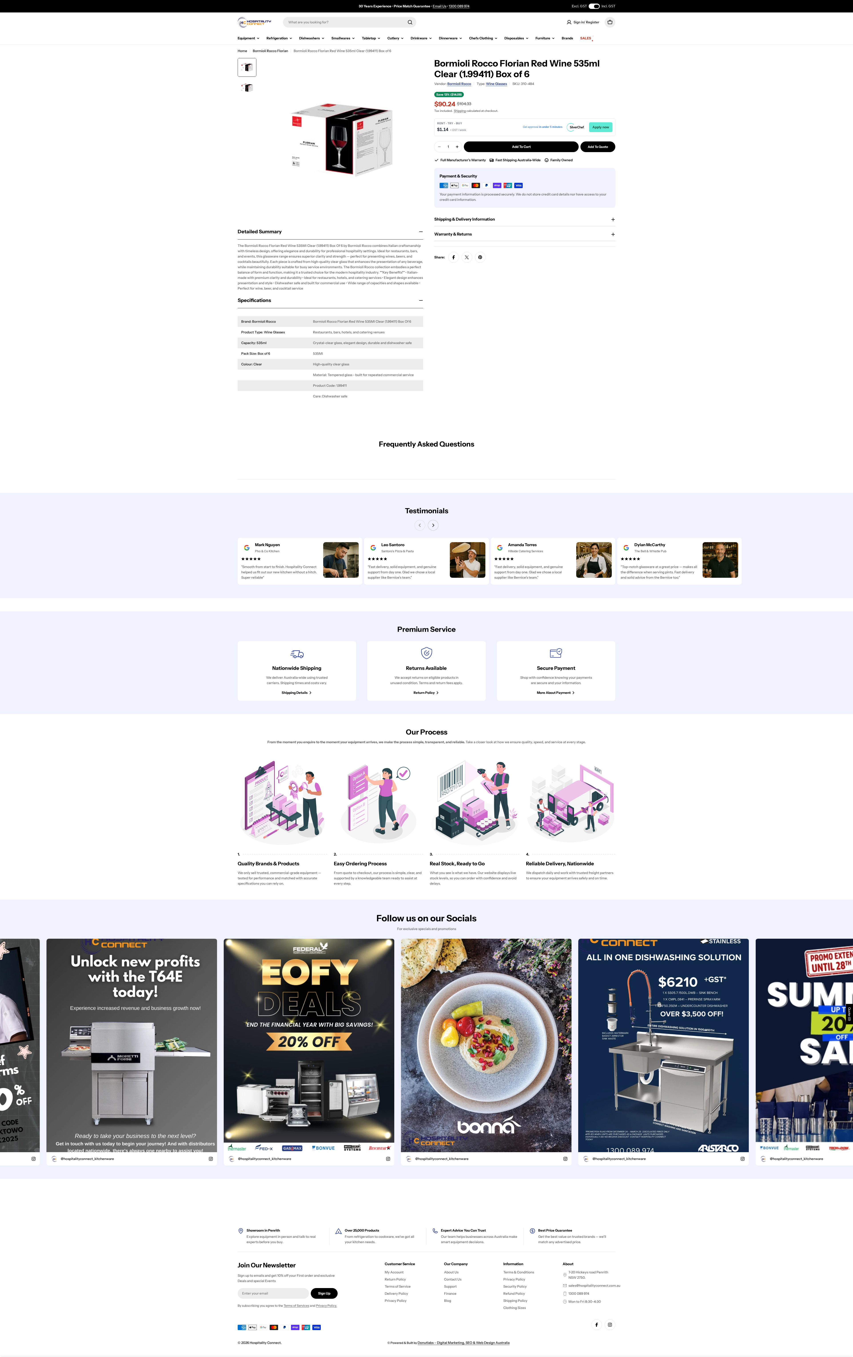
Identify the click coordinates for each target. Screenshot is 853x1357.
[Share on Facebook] (453, 257)
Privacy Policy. (326, 1306)
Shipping (460, 111)
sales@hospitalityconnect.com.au (594, 1285)
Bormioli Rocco (459, 84)
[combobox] (349, 22)
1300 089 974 (459, 6)
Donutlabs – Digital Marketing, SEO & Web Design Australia (464, 1343)
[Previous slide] (420, 525)
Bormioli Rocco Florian (270, 51)
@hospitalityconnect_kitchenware (129, 1159)
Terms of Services (296, 1306)
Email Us (439, 6)
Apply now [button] (600, 127)
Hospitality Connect (265, 1343)
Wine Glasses (496, 84)
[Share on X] (467, 257)
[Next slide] (433, 525)
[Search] (410, 22)
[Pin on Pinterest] (480, 257)
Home (242, 51)
